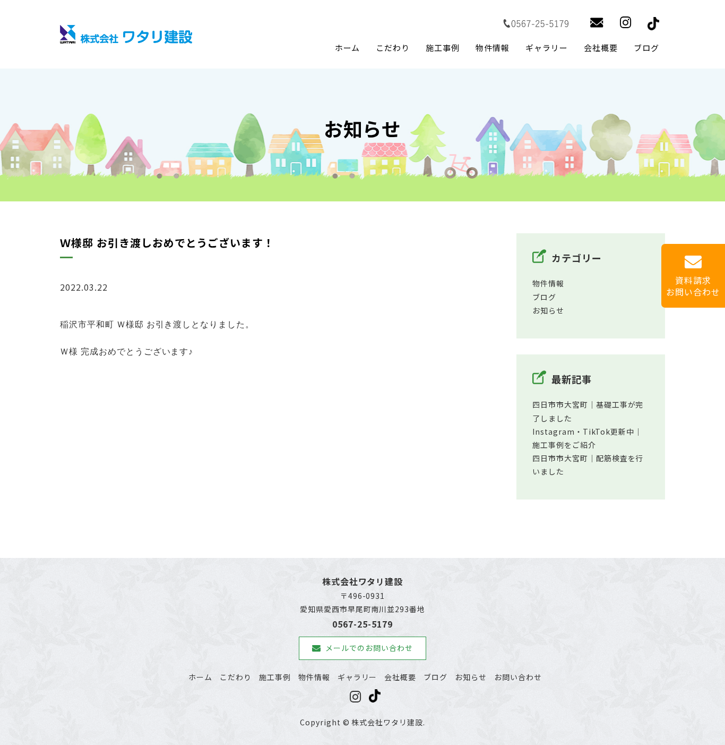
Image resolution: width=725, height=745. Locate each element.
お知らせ (548, 310)
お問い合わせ (518, 677)
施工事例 (443, 47)
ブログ (646, 47)
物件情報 (493, 47)
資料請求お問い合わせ (693, 286)
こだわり (393, 47)
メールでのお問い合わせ (369, 647)
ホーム (347, 47)
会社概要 (601, 47)
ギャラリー (546, 47)
